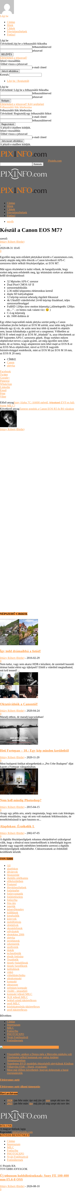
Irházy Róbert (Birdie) (12, 241)
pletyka (11, 365)
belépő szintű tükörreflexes (21, 1000)
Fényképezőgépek (17, 31)
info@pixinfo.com (22, 1132)
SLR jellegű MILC (17, 997)
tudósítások (13, 969)
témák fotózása (15, 956)
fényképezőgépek (16, 887)
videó (10, 972)
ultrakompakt (14, 978)
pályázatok (13, 931)
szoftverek (12, 947)
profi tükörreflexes (17, 1009)
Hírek (10, 25)
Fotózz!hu (12, 1031)
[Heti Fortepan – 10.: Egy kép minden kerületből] (19, 743)
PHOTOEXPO (15, 1034)
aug (48, 1100)
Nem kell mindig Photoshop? (21, 800)
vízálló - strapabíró (17, 990)
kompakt (12, 981)
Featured (12, 884)
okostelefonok (14, 928)
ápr (31, 1103)
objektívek (12, 925)
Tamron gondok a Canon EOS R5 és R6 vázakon (46, 408)
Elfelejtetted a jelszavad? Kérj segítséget (22, 104)
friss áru (11, 903)
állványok (12, 871)
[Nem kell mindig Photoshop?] (19, 793)
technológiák (14, 953)
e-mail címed (39, 67)
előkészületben (15, 881)
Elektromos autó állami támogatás (20, 1086)
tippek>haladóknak (17, 962)
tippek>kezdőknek (17, 965)
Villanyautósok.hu (48, 1047)
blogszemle (13, 874)
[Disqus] (37, 474)
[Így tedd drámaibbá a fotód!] (19, 644)
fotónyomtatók (15, 893)
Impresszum (13, 1024)
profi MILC (13, 1003)
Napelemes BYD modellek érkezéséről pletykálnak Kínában (40, 1063)
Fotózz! (11, 34)
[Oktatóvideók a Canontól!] (19, 697)
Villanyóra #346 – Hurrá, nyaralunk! (27, 1066)
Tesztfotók (12, 959)
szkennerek (13, 943)
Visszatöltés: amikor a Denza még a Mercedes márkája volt (39, 1054)
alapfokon (12, 868)
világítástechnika (16, 975)
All (8, 865)
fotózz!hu (12, 900)
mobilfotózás (14, 921)
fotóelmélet (13, 890)
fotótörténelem (15, 896)
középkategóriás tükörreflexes (23, 1006)
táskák (10, 950)
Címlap (11, 22)
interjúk (11, 906)
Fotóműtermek (15, 1040)
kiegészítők (13, 915)
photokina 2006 (15, 934)
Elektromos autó (10, 1079)
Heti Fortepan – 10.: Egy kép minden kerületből (34, 750)
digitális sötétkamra (17, 878)
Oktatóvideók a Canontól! (19, 704)
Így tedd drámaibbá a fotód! (20, 651)
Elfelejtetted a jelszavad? (13, 57)
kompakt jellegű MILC (19, 994)
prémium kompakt (17, 987)
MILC (10, 1027)
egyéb (10, 221)
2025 (10, 1103)
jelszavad (37, 50)
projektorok (13, 940)
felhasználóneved (41, 46)
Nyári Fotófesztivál (17, 1037)
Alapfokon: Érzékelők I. (17, 826)
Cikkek (11, 28)
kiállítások (12, 912)
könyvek (12, 918)
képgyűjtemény (15, 909)
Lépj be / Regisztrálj (18, 80)
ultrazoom (12, 984)
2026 (10, 1100)
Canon (10, 362)
